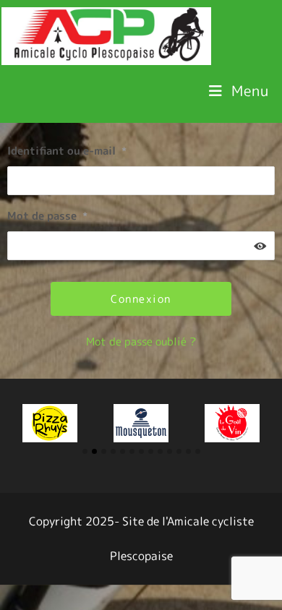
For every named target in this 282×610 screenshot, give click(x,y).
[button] (84, 451)
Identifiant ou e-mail (67, 150)
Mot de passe (47, 215)
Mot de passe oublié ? (141, 341)
